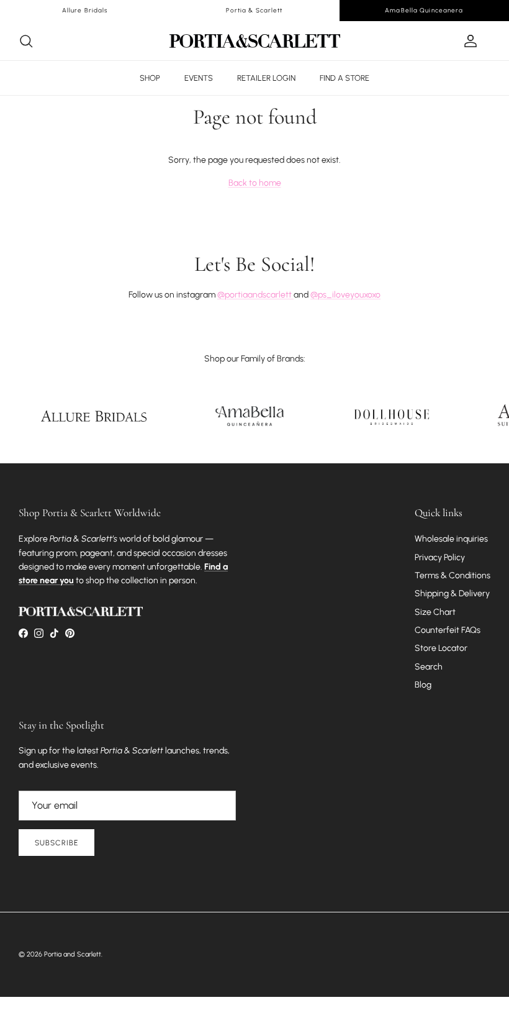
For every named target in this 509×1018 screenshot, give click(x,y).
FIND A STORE (344, 78)
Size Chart (435, 612)
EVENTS (198, 78)
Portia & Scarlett (254, 10)
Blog (423, 684)
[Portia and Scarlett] (254, 41)
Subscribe (56, 842)
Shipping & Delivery (452, 593)
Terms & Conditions (452, 575)
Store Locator (441, 648)
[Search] (26, 41)
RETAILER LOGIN (266, 78)
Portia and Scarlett (72, 954)
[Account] (468, 41)
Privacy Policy (440, 557)
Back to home (254, 183)
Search (429, 666)
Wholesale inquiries (451, 539)
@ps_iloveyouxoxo (345, 294)
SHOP (150, 78)
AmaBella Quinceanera (424, 10)
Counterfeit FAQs (447, 630)
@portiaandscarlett (255, 294)
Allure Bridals (85, 10)
